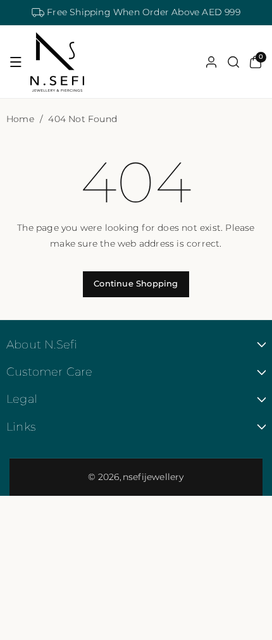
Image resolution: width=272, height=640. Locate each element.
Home (20, 119)
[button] (15, 61)
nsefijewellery (153, 477)
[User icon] (211, 62)
